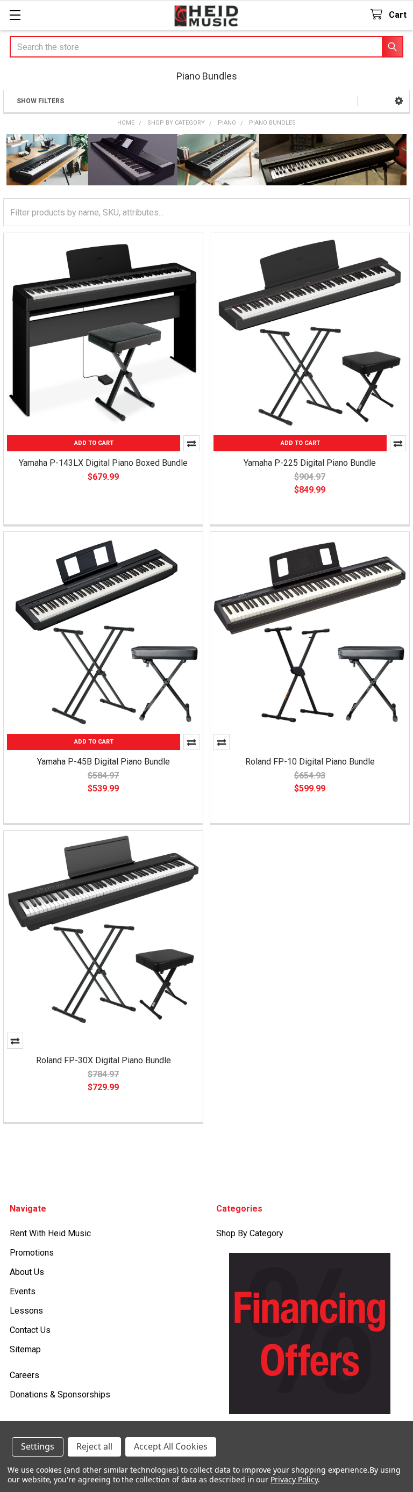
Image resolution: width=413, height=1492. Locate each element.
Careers (24, 1375)
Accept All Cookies (171, 1446)
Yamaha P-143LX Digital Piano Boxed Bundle (103, 463)
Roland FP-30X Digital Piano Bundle (103, 1060)
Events (22, 1291)
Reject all (94, 1446)
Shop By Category (249, 1233)
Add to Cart (93, 442)
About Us (27, 1272)
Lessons (26, 1311)
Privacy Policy (293, 1479)
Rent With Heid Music (50, 1233)
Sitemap (25, 1349)
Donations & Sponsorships (60, 1394)
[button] (398, 101)
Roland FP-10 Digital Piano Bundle (310, 761)
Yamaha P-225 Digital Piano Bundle (310, 463)
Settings (37, 1446)
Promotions (32, 1253)
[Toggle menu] (15, 15)
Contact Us (30, 1330)
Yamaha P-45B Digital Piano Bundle (103, 761)
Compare (221, 742)
